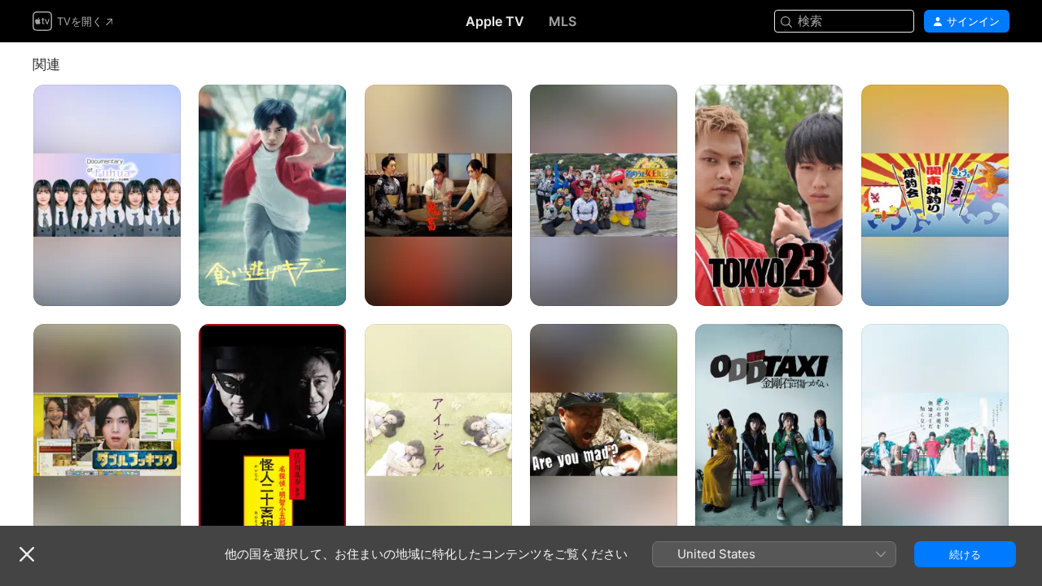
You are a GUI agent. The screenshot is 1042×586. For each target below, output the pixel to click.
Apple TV (495, 21)
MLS (562, 21)
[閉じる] (27, 554)
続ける (965, 554)
